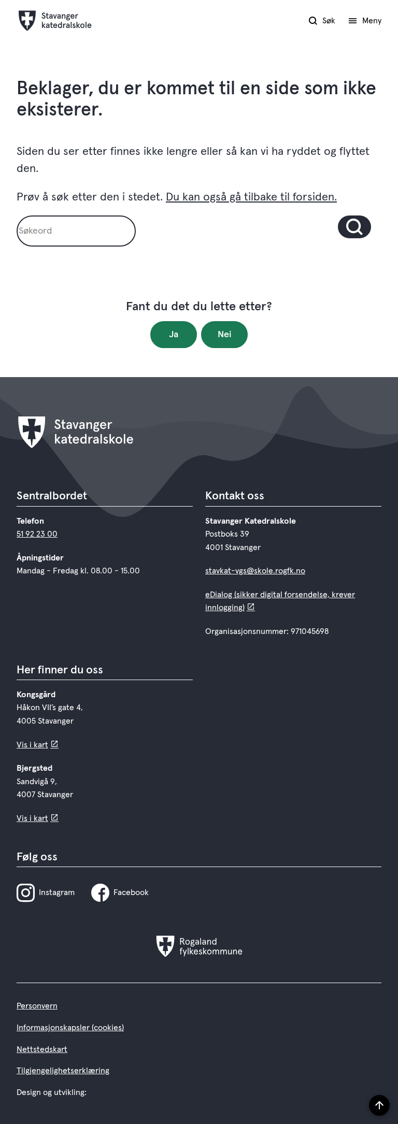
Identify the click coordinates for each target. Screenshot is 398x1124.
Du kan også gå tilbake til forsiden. (251, 197)
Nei (225, 334)
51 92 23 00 (37, 534)
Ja (173, 334)
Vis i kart (32, 745)
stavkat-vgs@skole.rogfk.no (255, 571)
